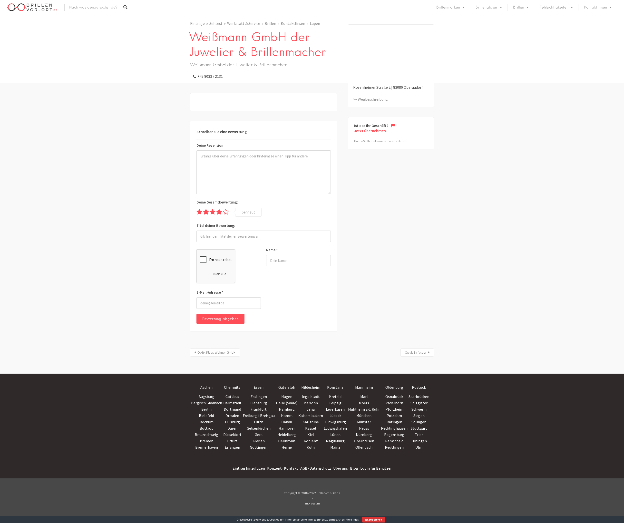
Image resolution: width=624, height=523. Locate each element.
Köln (311, 447)
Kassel (310, 428)
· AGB (303, 468)
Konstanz (335, 387)
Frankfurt (259, 409)
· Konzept (274, 468)
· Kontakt (290, 468)
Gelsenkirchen (259, 428)
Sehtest (216, 23)
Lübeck (335, 415)
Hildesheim (310, 387)
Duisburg (232, 421)
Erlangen (232, 447)
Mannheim (364, 387)
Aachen (206, 387)
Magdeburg (335, 440)
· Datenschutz (319, 468)
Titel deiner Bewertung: (215, 225)
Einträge (197, 23)
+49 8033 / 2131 (210, 76)
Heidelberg (286, 434)
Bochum (207, 421)
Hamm (286, 415)
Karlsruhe (310, 421)
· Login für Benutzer (375, 468)
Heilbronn (286, 440)
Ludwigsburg (335, 421)
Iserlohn (311, 402)
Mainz (335, 447)
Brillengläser (486, 7)
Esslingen (259, 396)
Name (272, 250)
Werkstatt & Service (243, 23)
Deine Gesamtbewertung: (217, 202)
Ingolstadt (311, 396)
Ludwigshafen (335, 428)
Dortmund (232, 409)
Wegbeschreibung (373, 99)
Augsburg (206, 396)
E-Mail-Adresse (209, 292)
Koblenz (311, 440)
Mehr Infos (352, 519)
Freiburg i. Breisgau (259, 415)
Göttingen (258, 447)
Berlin (206, 409)
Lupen (315, 23)
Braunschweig (206, 434)
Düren (232, 428)
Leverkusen (335, 409)
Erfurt (232, 440)
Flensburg (258, 402)
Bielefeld (206, 415)
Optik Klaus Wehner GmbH (216, 352)
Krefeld (335, 396)
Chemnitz (232, 387)
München (363, 415)
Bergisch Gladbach (206, 402)
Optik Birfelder (416, 352)
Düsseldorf (232, 434)
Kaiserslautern (310, 415)
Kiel (310, 434)
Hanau (286, 421)
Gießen (259, 440)
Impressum (312, 503)
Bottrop (207, 428)
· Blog (353, 468)
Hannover (287, 428)
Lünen (335, 434)
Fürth (258, 421)
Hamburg (287, 409)
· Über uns (340, 468)
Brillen (518, 7)
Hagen (286, 396)
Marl (364, 396)
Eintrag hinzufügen (249, 468)
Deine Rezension (209, 145)
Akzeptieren (373, 519)
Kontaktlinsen (595, 7)
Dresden (232, 415)
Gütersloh (286, 387)
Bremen (206, 440)
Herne (287, 447)
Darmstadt (232, 402)
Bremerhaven (206, 447)
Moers (364, 402)
